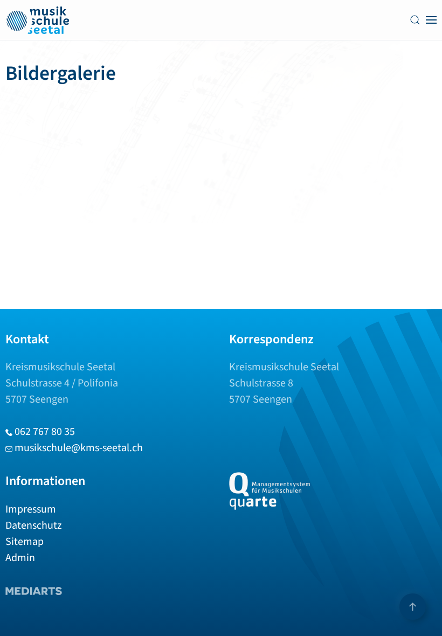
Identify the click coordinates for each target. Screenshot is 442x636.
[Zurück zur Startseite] (37, 19)
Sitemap (24, 541)
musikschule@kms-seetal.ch (79, 447)
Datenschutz (33, 525)
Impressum (30, 509)
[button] (415, 19)
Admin (20, 557)
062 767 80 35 (45, 431)
